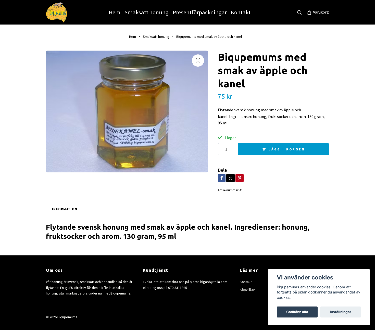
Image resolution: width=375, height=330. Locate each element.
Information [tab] (64, 209)
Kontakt (241, 12)
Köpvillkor (247, 289)
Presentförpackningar (200, 12)
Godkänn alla (297, 312)
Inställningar (340, 312)
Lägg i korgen (287, 149)
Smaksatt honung (146, 12)
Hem (114, 12)
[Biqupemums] (56, 12)
